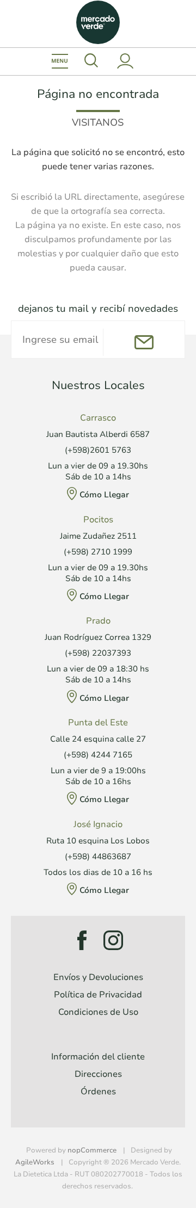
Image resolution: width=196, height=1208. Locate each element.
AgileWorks (34, 1162)
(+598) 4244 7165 (98, 754)
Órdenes (98, 1092)
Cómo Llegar (104, 494)
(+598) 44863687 (98, 856)
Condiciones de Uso (98, 1012)
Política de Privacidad (98, 995)
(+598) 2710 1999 (98, 551)
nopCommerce (92, 1150)
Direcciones (98, 1074)
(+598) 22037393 (98, 653)
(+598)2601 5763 (98, 450)
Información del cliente (98, 1057)
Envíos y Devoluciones (98, 977)
